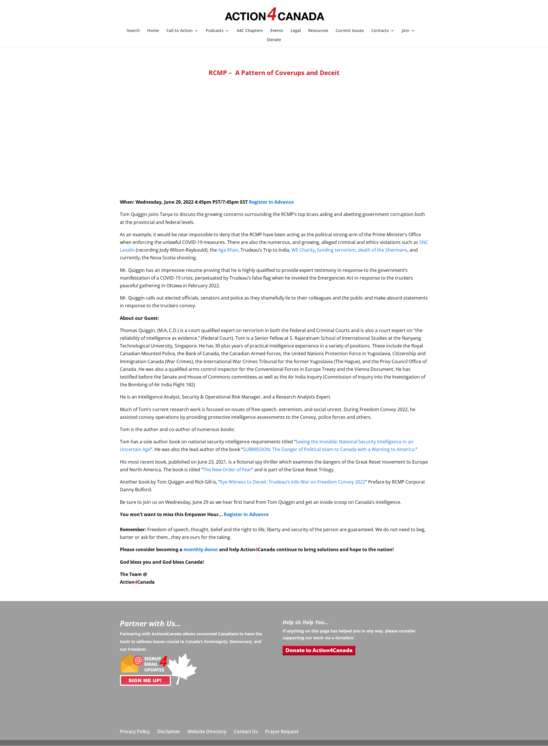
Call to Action (179, 31)
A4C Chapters (250, 31)
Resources (318, 31)
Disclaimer (168, 731)
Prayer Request (282, 731)
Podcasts (214, 31)
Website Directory (207, 731)
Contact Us (246, 731)
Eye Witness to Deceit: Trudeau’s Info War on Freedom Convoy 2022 (292, 482)
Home (153, 31)
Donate (274, 40)
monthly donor (201, 549)
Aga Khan (228, 250)
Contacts (380, 31)
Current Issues (350, 31)
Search (133, 31)
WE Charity (303, 250)
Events (276, 31)
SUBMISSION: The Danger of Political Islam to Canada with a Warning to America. (329, 449)
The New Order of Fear (227, 469)
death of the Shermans (382, 250)
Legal (296, 31)
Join (405, 31)
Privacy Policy (135, 731)
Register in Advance (271, 202)
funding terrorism (336, 250)
